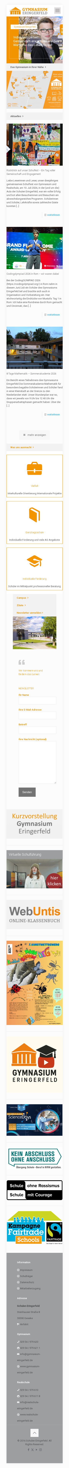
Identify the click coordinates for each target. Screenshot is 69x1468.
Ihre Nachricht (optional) (32, 739)
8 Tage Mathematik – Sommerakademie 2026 (31, 373)
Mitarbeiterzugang (30, 1288)
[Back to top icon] (34, 1433)
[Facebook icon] (28, 1449)
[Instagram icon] (40, 1449)
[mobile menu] (57, 10)
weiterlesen (53, 214)
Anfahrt (24, 1324)
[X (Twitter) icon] (32, 1449)
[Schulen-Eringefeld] (28, 10)
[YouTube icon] (36, 1449)
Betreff (23, 724)
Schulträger (26, 1276)
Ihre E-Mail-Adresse (30, 709)
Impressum (26, 1270)
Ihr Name (24, 694)
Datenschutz (27, 1282)
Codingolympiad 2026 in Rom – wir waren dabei (33, 273)
